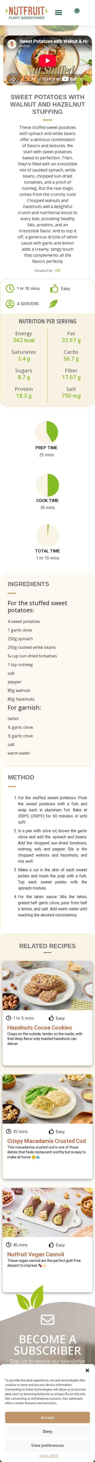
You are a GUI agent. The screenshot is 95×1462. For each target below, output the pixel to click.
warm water (19, 753)
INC (58, 270)
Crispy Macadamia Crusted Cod (46, 1141)
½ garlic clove (20, 727)
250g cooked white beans (32, 647)
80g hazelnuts (21, 699)
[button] (87, 1370)
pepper (15, 682)
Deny (47, 1431)
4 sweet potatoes (24, 621)
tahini (13, 719)
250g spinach (20, 639)
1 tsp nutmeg (20, 665)
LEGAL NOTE (49, 1456)
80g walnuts (19, 690)
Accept (47, 1417)
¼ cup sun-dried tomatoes (32, 656)
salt (11, 673)
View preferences (47, 1445)
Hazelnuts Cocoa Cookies (39, 1027)
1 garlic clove (20, 630)
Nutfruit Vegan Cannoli (35, 1254)
